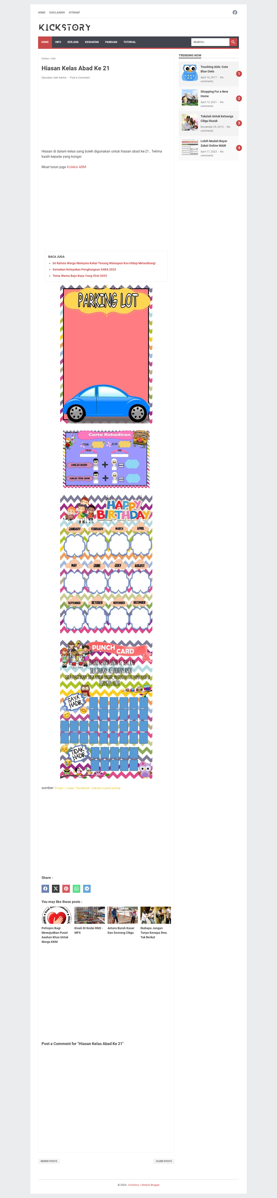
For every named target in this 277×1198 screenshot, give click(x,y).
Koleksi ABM (76, 167)
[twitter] (56, 889)
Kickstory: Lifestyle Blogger (143, 1185)
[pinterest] (66, 889)
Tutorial (130, 42)
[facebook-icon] (235, 12)
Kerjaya (73, 42)
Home (41, 12)
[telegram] (87, 889)
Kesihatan (92, 42)
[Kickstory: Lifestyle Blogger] (64, 27)
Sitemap (74, 12)
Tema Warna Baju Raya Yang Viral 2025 (80, 275)
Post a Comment (80, 77)
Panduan (111, 42)
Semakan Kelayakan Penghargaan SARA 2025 (84, 269)
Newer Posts (49, 1161)
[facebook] (45, 889)
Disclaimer (57, 12)
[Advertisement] (106, 115)
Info (58, 42)
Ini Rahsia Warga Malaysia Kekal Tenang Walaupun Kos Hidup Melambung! (104, 263)
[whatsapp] (76, 889)
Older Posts (164, 1161)
